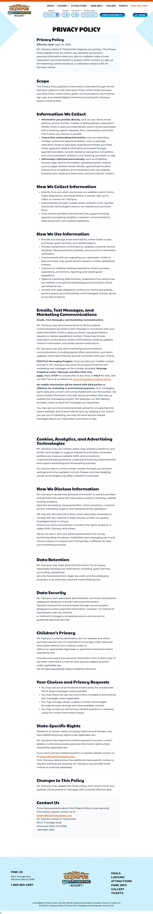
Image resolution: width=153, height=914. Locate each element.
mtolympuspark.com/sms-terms (92, 379)
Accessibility (38, 903)
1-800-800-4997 (139, 6)
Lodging (62, 6)
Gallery (111, 6)
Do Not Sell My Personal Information (76, 903)
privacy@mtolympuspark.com (57, 756)
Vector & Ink (108, 906)
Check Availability (112, 15)
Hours (141, 15)
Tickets (123, 6)
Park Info (96, 6)
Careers (97, 903)
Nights (65, 11)
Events (105, 903)
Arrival (51, 11)
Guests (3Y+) (75, 11)
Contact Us (115, 903)
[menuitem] (51, 6)
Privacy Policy (51, 903)
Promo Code (89, 11)
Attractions (79, 6)
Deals (50, 6)
